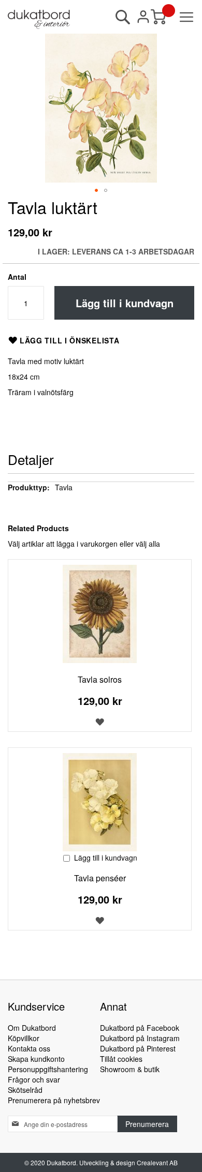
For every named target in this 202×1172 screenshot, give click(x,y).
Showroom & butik (130, 1069)
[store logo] (39, 19)
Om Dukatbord (32, 1028)
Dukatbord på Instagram (140, 1038)
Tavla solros (100, 679)
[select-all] (148, 543)
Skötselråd (25, 1090)
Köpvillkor (23, 1038)
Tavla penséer (100, 878)
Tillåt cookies (121, 1059)
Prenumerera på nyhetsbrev (54, 1100)
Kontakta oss (29, 1048)
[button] (96, 190)
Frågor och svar (34, 1079)
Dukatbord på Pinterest (138, 1048)
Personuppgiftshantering (48, 1069)
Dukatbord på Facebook (139, 1028)
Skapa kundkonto (36, 1059)
